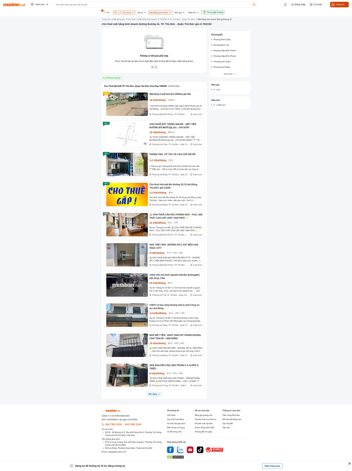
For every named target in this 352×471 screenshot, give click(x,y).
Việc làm (226, 427)
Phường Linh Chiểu (222, 61)
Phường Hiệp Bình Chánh (225, 50)
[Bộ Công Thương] (215, 452)
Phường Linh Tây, (159, 295)
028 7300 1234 (113, 424)
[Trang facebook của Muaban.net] (170, 450)
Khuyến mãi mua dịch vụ (205, 419)
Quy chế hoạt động (175, 419)
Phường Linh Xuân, (160, 144)
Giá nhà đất (227, 423)
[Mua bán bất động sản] (14, 4)
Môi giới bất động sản (231, 419)
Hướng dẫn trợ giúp (203, 432)
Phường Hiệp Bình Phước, (163, 114)
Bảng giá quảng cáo (203, 415)
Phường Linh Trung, (160, 385)
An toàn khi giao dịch (176, 423)
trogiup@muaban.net (117, 452)
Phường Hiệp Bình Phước (225, 56)
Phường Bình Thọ (221, 45)
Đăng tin (340, 4)
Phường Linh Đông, (160, 175)
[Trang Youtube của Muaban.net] (190, 450)
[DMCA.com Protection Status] (175, 458)
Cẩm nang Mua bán (231, 415)
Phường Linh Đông (222, 67)
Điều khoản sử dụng (176, 427)
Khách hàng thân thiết (204, 427)
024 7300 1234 (133, 424)
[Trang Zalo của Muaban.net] (180, 450)
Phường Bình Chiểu (222, 39)
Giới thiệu (171, 415)
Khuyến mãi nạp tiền (204, 423)
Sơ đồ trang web (174, 432)
